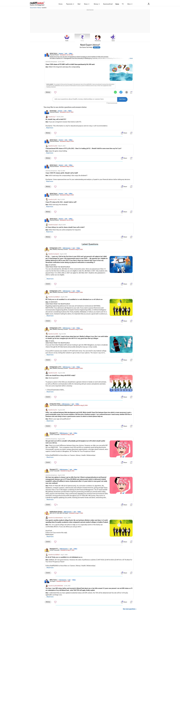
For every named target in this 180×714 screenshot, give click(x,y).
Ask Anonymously (112, 103)
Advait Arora (53, 53)
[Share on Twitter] (126, 92)
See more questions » (129, 609)
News (86, 4)
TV (123, 4)
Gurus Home (33, 7)
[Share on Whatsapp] (115, 92)
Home (60, 4)
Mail (79, 4)
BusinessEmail (108, 4)
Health (66, 40)
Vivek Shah (53, 111)
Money (96, 4)
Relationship (98, 40)
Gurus (117, 4)
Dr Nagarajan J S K (55, 248)
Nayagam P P (54, 433)
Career (113, 40)
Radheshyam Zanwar (56, 511)
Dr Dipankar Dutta (55, 404)
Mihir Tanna (53, 580)
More (129, 4)
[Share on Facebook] (121, 92)
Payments (69, 4)
